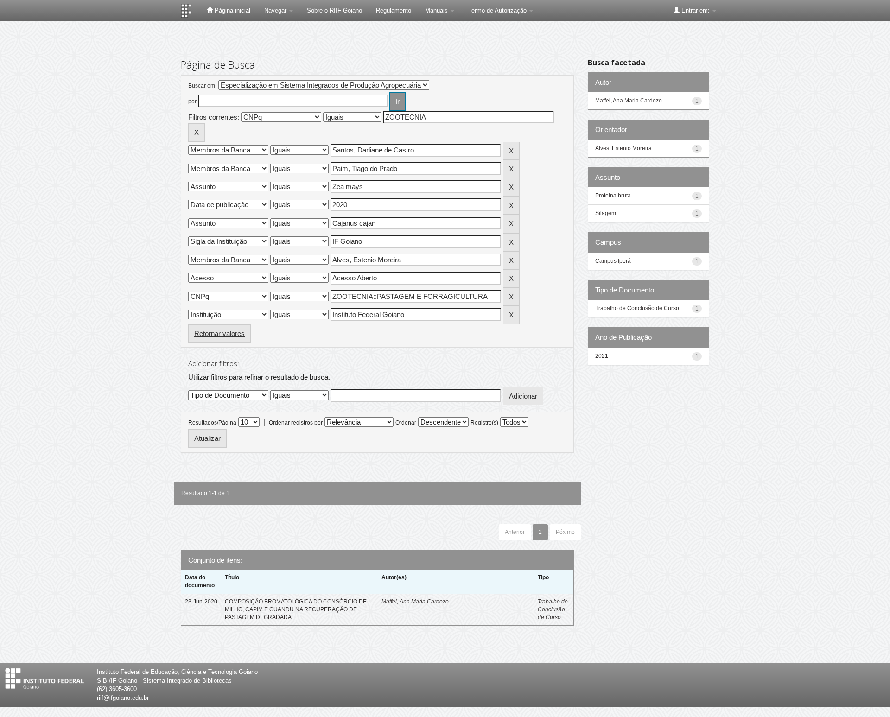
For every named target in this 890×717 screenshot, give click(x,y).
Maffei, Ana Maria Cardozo (415, 601)
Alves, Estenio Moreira (623, 148)
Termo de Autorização (498, 10)
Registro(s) (484, 422)
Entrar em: (696, 10)
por (192, 101)
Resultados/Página (212, 422)
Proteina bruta (613, 195)
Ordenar (405, 422)
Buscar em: (202, 85)
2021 (601, 356)
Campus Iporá (613, 261)
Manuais (437, 10)
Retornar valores (219, 333)
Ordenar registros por (296, 422)
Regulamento (393, 10)
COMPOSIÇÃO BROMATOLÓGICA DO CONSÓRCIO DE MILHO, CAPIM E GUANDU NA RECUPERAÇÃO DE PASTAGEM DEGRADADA (296, 609)
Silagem (605, 213)
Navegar (276, 10)
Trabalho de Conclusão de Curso (553, 609)
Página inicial (231, 10)
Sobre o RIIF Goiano (334, 10)
